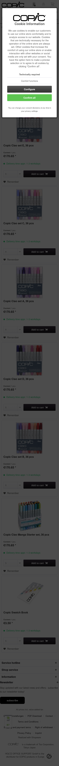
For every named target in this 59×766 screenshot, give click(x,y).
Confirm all (29, 97)
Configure (29, 89)
